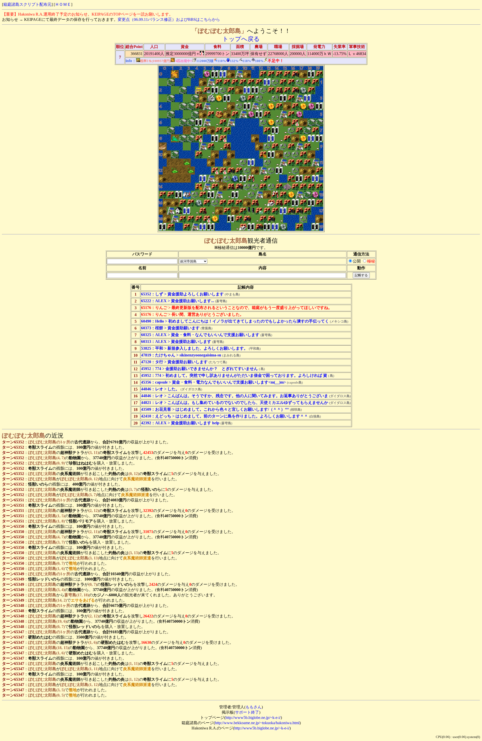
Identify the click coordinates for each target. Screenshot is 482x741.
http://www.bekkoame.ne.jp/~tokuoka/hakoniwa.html (257, 723)
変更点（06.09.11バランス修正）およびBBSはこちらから (169, 19)
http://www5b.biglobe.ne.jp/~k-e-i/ (253, 717)
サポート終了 (247, 712)
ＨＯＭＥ (63, 4)
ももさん (254, 707)
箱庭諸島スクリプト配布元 (27, 4)
